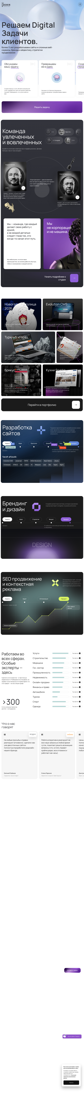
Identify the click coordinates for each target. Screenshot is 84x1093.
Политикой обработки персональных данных (69, 1077)
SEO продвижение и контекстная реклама (22, 584)
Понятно (71, 1082)
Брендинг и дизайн (14, 506)
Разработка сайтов (17, 430)
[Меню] (80, 4)
